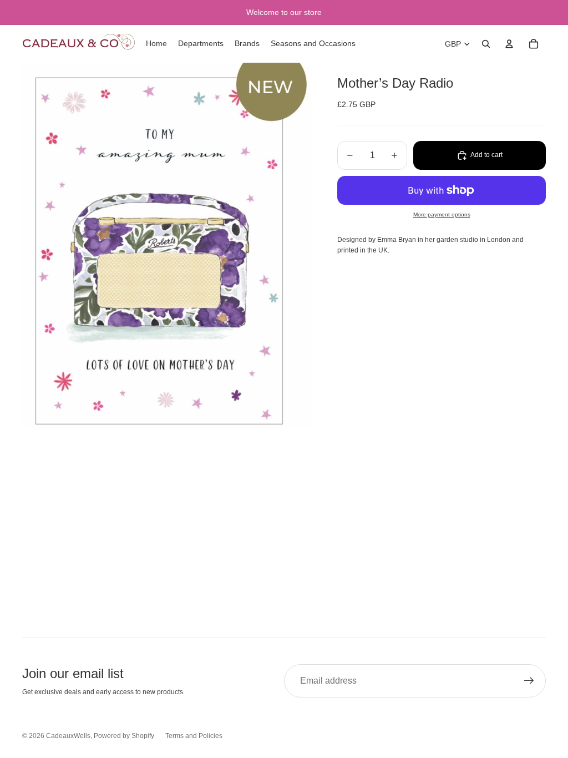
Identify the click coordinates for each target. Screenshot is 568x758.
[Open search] (486, 44)
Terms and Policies (193, 736)
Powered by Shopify (124, 736)
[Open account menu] (509, 44)
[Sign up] (529, 681)
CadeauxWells (68, 736)
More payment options (441, 214)
